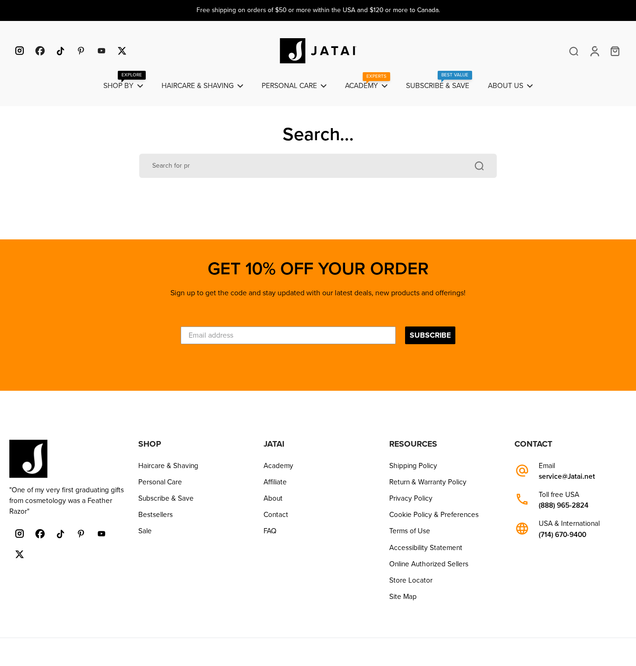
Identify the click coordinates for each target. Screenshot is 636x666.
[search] (573, 50)
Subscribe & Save (166, 498)
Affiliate (275, 482)
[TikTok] (60, 51)
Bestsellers (155, 514)
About (273, 498)
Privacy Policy (411, 498)
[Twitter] (122, 51)
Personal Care (160, 482)
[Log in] (594, 50)
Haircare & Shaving (168, 466)
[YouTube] (101, 51)
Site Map (403, 596)
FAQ (270, 531)
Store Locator (411, 580)
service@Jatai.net (567, 476)
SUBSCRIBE (430, 335)
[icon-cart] (614, 50)
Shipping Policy (413, 466)
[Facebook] (40, 51)
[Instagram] (19, 51)
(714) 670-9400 (562, 534)
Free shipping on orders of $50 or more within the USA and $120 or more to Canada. (318, 10)
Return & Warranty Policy (428, 482)
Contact (276, 514)
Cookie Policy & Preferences (434, 514)
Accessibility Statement (425, 548)
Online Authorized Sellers (428, 564)
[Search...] (479, 165)
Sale (145, 531)
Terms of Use (409, 531)
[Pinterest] (81, 51)
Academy (278, 466)
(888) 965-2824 (564, 505)
